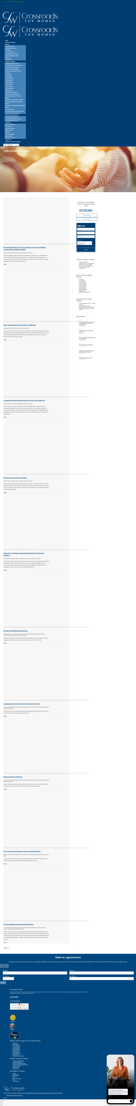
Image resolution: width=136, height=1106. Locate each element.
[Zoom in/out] (4, 1100)
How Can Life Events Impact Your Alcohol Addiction (22, 851)
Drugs (5, 403)
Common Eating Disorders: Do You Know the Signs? (22, 704)
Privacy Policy (59, 1093)
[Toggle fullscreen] (3, 1100)
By (20, 252)
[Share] (2, 1100)
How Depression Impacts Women (15, 478)
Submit (3, 982)
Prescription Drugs (11, 403)
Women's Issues (18, 403)
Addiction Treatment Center (19, 1093)
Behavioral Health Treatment (32, 1093)
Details (5, 264)
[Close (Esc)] (0, 1100)
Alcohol (10, 328)
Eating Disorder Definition (13, 777)
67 (8, 948)
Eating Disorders (7, 558)
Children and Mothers (8, 252)
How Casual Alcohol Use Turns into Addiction (20, 325)
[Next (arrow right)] (2, 1103)
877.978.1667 (19, 1)
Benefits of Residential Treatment (16, 631)
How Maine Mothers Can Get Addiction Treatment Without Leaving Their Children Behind (87, 323)
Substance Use (15, 328)
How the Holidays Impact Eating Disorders (19, 924)
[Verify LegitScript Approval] (15, 1039)
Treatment (12, 480)
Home (5, 156)
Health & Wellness (15, 558)
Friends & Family (25, 927)
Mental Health (7, 480)
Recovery (22, 558)
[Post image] (80, 320)
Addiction (6, 328)
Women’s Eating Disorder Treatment (48, 1093)
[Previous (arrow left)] (0, 1103)
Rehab (43, 633)
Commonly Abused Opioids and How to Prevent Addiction (24, 400)
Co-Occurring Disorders (17, 633)
